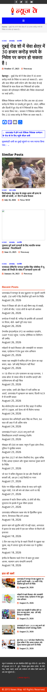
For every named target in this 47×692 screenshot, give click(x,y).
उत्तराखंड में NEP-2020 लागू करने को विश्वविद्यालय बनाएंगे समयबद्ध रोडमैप (31, 626)
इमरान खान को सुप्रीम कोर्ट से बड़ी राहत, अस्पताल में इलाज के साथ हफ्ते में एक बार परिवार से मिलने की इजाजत (23, 529)
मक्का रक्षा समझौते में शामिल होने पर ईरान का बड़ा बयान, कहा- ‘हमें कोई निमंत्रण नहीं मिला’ (29, 612)
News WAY (25, 200)
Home (4, 26)
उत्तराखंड (12, 41)
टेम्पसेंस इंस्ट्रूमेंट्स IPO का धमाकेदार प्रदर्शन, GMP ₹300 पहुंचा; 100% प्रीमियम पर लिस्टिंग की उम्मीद (22, 335)
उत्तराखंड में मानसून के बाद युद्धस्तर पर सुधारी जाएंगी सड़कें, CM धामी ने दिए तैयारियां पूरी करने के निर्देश (30, 581)
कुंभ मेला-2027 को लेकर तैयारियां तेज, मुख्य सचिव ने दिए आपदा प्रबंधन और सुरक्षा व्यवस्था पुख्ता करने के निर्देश (23, 461)
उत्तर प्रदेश (12, 190)
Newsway (28, 69)
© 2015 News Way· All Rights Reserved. (23, 689)
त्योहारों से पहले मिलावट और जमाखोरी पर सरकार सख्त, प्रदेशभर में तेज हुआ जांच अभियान (30, 596)
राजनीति (19, 41)
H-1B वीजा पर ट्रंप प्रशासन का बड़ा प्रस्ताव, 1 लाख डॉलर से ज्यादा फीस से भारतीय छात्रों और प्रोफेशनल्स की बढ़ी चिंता (22, 377)
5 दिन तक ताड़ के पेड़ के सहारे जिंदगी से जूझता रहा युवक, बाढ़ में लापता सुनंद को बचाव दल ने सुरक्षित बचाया (23, 545)
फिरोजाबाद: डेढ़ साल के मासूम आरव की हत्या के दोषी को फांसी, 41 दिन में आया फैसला (21, 195)
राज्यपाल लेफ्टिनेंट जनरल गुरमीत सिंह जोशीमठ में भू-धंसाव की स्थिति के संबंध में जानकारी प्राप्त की (23, 268)
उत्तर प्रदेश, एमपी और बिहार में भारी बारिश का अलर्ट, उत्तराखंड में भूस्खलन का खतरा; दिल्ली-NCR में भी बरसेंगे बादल (23, 393)
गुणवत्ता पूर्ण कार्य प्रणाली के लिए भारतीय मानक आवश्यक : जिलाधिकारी (21, 247)
